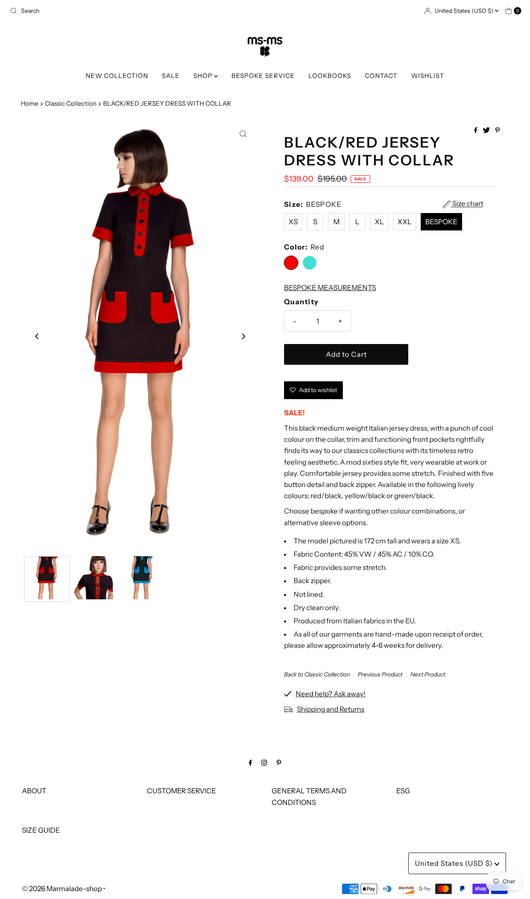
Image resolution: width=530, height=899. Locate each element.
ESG (403, 791)
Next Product (427, 674)
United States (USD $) (465, 11)
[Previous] (37, 336)
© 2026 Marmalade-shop (62, 888)
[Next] (243, 336)
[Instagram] (264, 762)
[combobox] (134, 10)
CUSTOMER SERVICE (181, 791)
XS (293, 222)
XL (379, 222)
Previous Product (380, 674)
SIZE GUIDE (41, 830)
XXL (405, 222)
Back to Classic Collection (317, 674)
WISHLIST (427, 76)
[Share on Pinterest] (497, 130)
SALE (171, 76)
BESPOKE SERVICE (263, 76)
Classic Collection (70, 103)
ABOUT (34, 791)
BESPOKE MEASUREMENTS (330, 288)
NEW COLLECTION (117, 76)
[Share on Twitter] (487, 130)
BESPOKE (441, 222)
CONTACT (381, 76)
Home (30, 103)
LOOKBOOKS (329, 76)
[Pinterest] (279, 762)
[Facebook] (250, 762)
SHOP (203, 76)
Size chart (467, 204)
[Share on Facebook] (476, 130)
